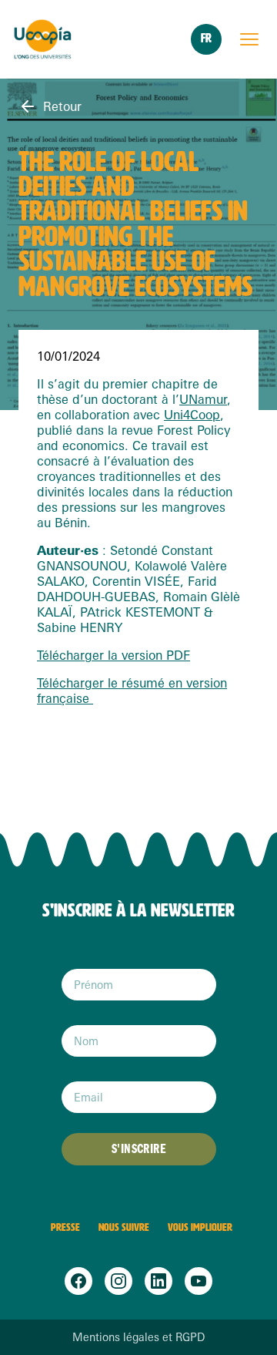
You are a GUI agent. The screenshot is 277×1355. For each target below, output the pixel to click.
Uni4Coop (192, 414)
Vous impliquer (200, 1227)
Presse (65, 1227)
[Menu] (249, 39)
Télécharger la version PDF (113, 655)
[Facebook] (78, 1281)
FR (206, 38)
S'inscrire (138, 1149)
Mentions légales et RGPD (138, 1337)
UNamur (203, 399)
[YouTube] (198, 1281)
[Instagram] (118, 1281)
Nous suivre (123, 1227)
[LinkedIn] (158, 1281)
